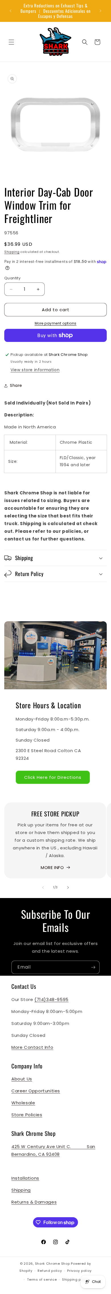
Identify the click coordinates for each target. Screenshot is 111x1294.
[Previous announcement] (10, 11)
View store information (35, 370)
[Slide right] (68, 887)
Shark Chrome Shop (52, 1263)
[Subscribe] (93, 967)
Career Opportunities (35, 1091)
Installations (25, 1178)
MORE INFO (52, 867)
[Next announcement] (100, 11)
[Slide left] (43, 887)
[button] (11, 42)
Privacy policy (79, 1270)
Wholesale (23, 1103)
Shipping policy (75, 1279)
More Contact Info (32, 1047)
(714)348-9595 (51, 999)
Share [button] (16, 385)
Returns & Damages (34, 1202)
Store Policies (26, 1115)
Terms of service (42, 1279)
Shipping (12, 252)
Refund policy (50, 1270)
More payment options (56, 323)
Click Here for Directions (52, 777)
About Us (21, 1079)
